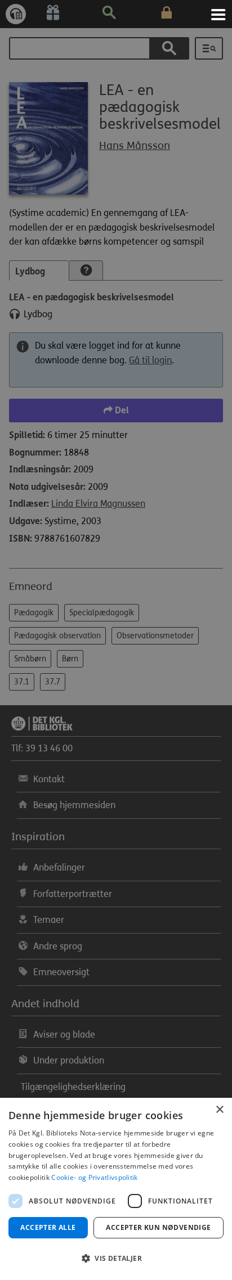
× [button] (219, 1110)
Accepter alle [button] (47, 1227)
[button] (116, 1258)
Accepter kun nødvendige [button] (158, 1227)
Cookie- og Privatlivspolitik (94, 1177)
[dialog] (116, 1189)
